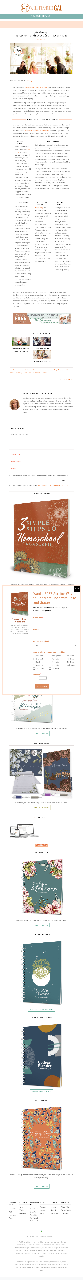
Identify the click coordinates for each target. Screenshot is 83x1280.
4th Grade (70, 659)
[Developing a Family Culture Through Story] (41, 59)
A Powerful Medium (42, 361)
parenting (19, 373)
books (13, 370)
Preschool (39, 656)
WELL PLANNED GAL (34, 1203)
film (34, 370)
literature (61, 370)
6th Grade (55, 662)
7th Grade (70, 662)
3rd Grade (55, 659)
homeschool (41, 370)
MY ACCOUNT (23, 1202)
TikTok (42, 1213)
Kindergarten (56, 656)
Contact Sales (55, 1213)
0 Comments (68, 379)
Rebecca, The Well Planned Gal (38, 393)
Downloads (22, 1213)
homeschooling (52, 370)
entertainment (21, 370)
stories (45, 373)
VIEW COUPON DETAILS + (41, 16)
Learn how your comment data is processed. (53, 485)
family (29, 370)
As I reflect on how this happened (37, 130)
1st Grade (70, 656)
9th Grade (55, 665)
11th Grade (40, 668)
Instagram (43, 1210)
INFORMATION (65, 1202)
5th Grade (39, 662)
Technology (39, 208)
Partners (53, 1207)
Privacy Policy (65, 1207)
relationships (37, 373)
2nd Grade (40, 659)
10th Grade (71, 665)
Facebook (43, 1207)
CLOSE (77, 589)
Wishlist (21, 1210)
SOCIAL (42, 1202)
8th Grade (39, 665)
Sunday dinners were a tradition (36, 87)
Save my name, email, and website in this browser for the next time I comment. (40, 476)
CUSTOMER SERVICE (12, 1203)
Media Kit (53, 1210)
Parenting (41, 31)
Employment (65, 1213)
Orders (21, 1207)
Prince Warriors (42, 348)
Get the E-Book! (42, 686)
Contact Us (12, 1209)
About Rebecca (34, 1209)
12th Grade (56, 668)
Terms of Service (66, 1210)
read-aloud (27, 373)
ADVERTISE (54, 1202)
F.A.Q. (10, 1212)
